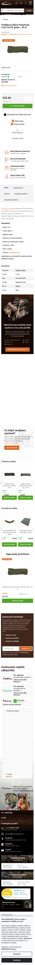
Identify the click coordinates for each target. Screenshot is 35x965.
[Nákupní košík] (25, 2)
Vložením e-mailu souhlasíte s (15, 653)
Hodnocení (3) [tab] (18, 188)
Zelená (18, 286)
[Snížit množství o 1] (25, 99)
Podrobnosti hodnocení (24, 34)
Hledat (29, 10)
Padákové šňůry (21, 270)
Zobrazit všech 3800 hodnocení (20, 694)
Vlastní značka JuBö (17, 175)
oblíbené (21, 2)
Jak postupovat (11, 448)
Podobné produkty (20, 194)
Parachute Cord (14, 252)
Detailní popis (5, 67)
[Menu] (30, 3)
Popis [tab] (6, 188)
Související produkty (11, 200)
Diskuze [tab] (6, 194)
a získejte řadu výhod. (19, 114)
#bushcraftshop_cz (26, 791)
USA (17, 290)
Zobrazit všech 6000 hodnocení (20, 680)
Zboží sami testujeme (18, 159)
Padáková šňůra (7, 208)
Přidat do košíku (19, 106)
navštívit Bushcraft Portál (16, 349)
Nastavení (17, 954)
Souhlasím (17, 960)
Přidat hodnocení (17, 389)
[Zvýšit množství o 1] (31, 99)
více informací (17, 860)
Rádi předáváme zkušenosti (20, 151)
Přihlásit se (26, 648)
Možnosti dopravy (10, 85)
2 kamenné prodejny (17, 166)
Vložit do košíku (9, 498)
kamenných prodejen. (11, 443)
